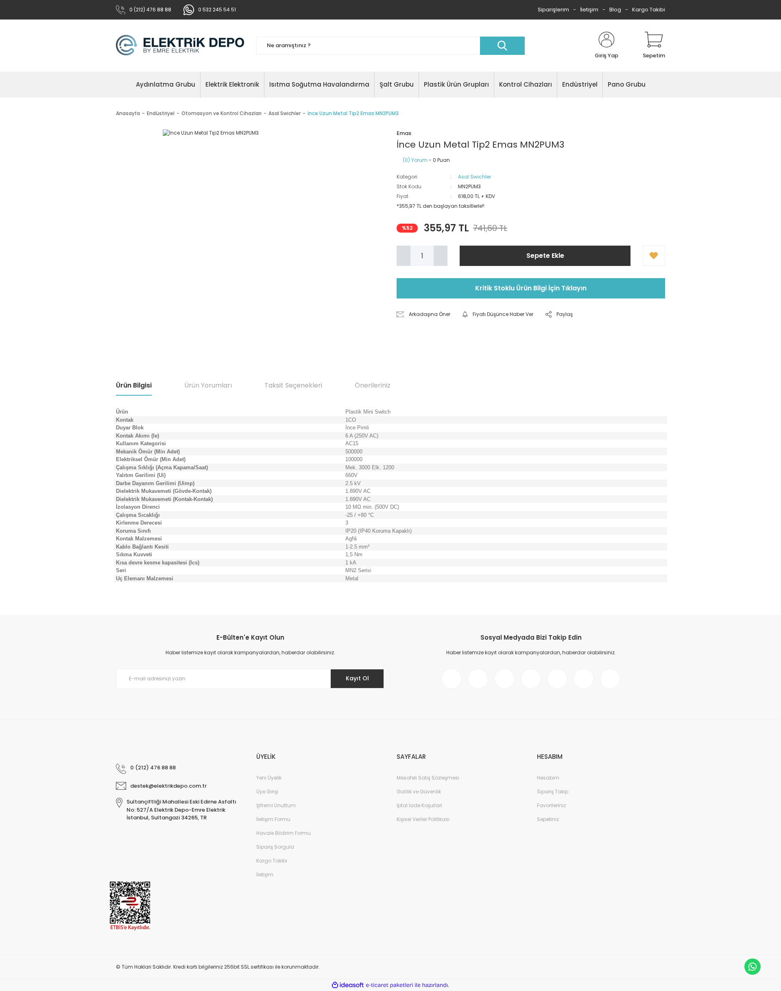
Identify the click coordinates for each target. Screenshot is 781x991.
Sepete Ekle (545, 255)
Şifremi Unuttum (276, 805)
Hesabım (548, 777)
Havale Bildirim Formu (283, 833)
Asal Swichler (474, 176)
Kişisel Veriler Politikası (423, 819)
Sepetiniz (548, 819)
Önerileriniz (372, 385)
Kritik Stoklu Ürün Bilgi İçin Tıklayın (531, 288)
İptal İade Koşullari (419, 805)
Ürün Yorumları (208, 385)
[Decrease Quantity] (403, 256)
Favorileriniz (551, 805)
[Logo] (180, 45)
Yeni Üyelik (268, 777)
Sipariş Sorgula (275, 846)
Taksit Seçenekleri (293, 385)
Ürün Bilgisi (134, 385)
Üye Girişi (267, 791)
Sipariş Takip (552, 791)
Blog (615, 9)
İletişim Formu (273, 819)
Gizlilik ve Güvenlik (419, 791)
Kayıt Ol (357, 678)
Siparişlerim (553, 9)
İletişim (589, 9)
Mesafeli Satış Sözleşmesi (428, 777)
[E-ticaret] (389, 985)
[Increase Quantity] (440, 256)
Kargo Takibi (648, 9)
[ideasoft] (348, 985)
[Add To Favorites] (654, 256)
